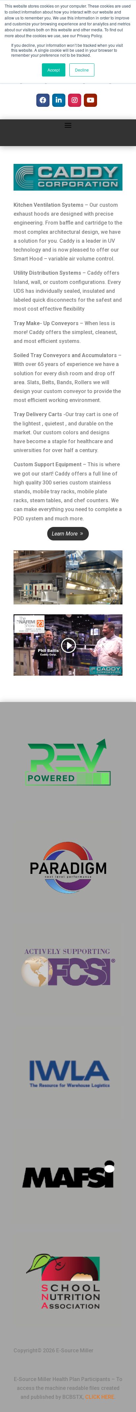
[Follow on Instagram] (74, 100)
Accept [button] (54, 70)
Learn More (65, 534)
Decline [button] (82, 70)
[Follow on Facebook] (43, 100)
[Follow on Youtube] (90, 100)
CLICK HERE (99, 1397)
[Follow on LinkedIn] (58, 100)
